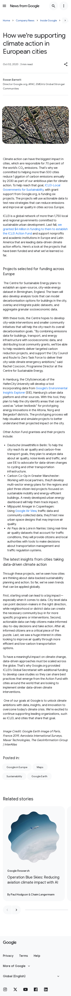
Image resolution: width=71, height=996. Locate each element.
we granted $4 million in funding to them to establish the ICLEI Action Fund (35, 229)
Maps (40, 767)
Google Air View (25, 511)
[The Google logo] (10, 943)
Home (6, 20)
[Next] (65, 20)
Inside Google (48, 20)
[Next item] (16, 909)
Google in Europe (17, 767)
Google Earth (39, 776)
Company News (25, 20)
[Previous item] (7, 909)
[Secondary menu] (63, 5)
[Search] (53, 5)
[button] (66, 64)
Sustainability (14, 776)
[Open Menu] (4, 5)
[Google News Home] (24, 5)
